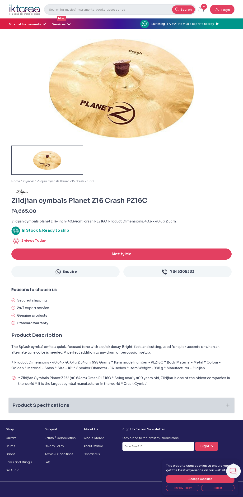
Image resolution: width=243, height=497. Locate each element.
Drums (10, 446)
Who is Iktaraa (94, 438)
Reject (218, 487)
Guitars (11, 438)
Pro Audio (12, 470)
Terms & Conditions (59, 454)
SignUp (206, 446)
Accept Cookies (200, 479)
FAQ (47, 462)
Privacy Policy (54, 446)
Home (15, 181)
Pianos (10, 454)
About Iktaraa (93, 446)
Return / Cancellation (60, 438)
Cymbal (28, 181)
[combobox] (120, 9)
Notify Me (121, 254)
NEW (61, 18)
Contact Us (92, 454)
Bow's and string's (19, 462)
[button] (121, 405)
